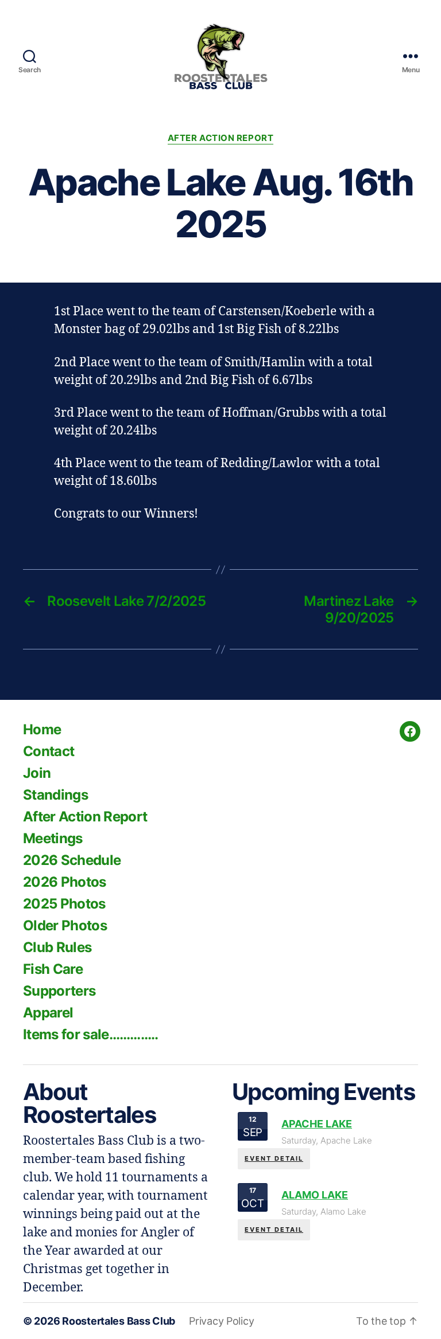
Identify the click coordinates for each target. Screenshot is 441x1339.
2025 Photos (64, 903)
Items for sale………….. (90, 1034)
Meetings (53, 838)
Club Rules (57, 947)
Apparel (48, 1012)
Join (37, 773)
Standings (55, 794)
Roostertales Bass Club (118, 1321)
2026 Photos (64, 882)
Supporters (59, 990)
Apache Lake (316, 1124)
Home (42, 729)
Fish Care (53, 969)
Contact (48, 751)
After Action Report (220, 138)
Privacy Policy (221, 1321)
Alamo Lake (314, 1195)
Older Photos (65, 925)
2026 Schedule (72, 860)
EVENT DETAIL (274, 1158)
